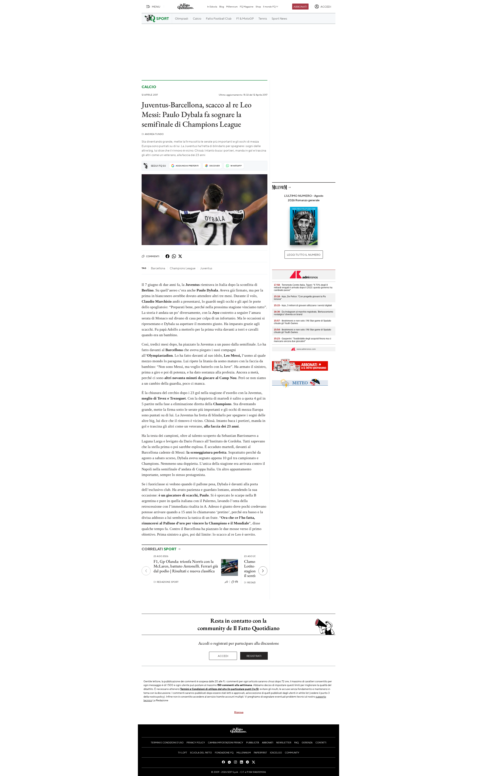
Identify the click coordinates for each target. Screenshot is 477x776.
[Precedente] (146, 570)
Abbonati (300, 6)
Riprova (238, 712)
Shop (258, 6)
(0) (236, 581)
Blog (221, 6)
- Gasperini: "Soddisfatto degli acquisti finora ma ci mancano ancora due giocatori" (302, 340)
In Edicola (212, 6)
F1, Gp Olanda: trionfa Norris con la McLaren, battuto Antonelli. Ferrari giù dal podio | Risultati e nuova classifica (186, 566)
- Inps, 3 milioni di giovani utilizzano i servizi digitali (303, 305)
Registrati (254, 655)
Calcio (149, 86)
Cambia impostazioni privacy (225, 742)
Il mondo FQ (269, 6)
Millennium (232, 6)
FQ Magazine (246, 6)
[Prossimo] (262, 570)
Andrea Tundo (153, 134)
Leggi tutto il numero (303, 254)
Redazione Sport (166, 582)
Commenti (152, 256)
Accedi (223, 655)
